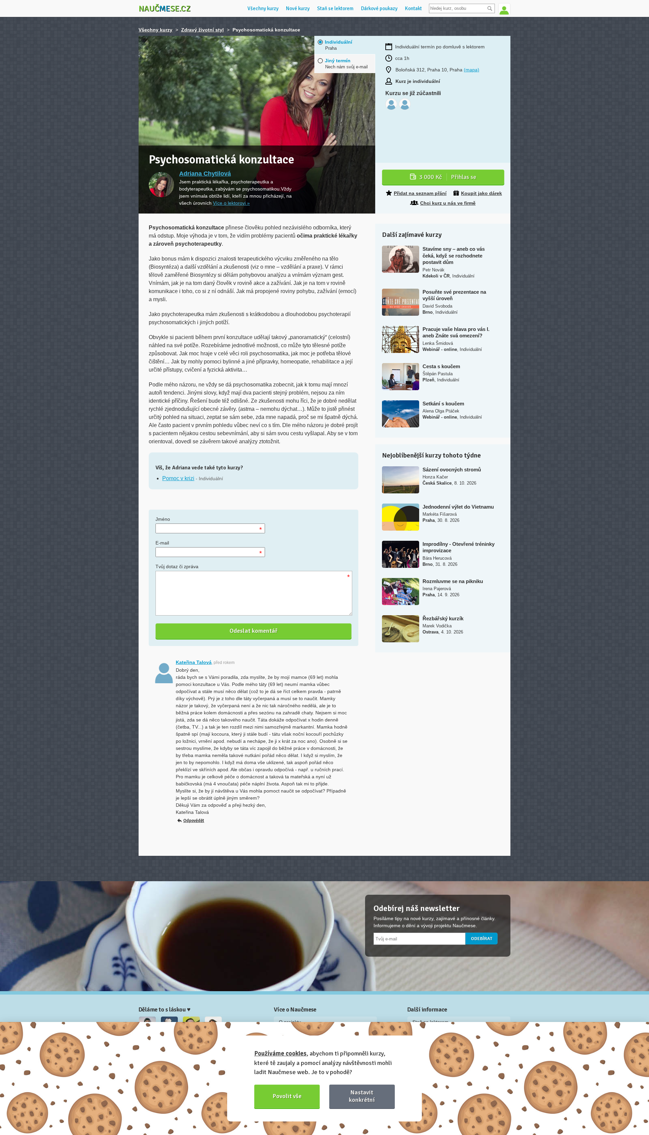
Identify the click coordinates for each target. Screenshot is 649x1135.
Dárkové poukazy (379, 8)
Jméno (162, 519)
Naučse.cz (165, 8)
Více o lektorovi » (231, 203)
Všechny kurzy (263, 8)
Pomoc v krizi (178, 478)
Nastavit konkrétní (362, 1096)
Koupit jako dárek (481, 193)
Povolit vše (287, 1096)
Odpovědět (193, 820)
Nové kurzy (298, 8)
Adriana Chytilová (205, 173)
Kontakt (413, 8)
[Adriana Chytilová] (161, 184)
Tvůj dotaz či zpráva (176, 566)
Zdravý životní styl (202, 29)
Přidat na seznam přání (420, 193)
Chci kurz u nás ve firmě (448, 203)
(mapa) (471, 69)
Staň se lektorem (335, 8)
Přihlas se (447, 177)
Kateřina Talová (194, 662)
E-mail (162, 543)
